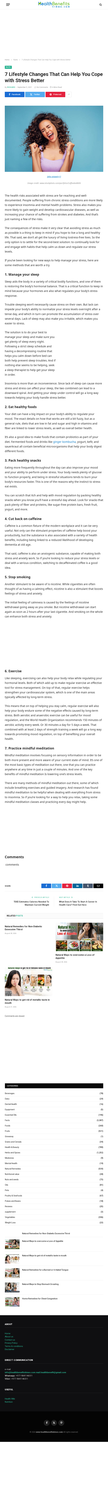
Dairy (7, 1099)
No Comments (42, 87)
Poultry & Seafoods (13, 1196)
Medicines (9, 1158)
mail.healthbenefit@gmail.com (51, 1372)
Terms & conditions (14, 1346)
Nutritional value (12, 1174)
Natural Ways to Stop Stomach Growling (40, 1284)
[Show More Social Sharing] (69, 94)
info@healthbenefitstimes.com (20, 1372)
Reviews (8, 1206)
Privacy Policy (11, 1343)
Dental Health (11, 1104)
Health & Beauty (12, 1147)
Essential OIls (11, 1115)
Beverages (9, 1093)
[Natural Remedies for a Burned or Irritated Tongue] (12, 1273)
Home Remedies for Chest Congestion (40, 1298)
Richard (11, 87)
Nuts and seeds (12, 1179)
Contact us (10, 1340)
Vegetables (10, 1217)
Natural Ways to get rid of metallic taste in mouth (27, 1001)
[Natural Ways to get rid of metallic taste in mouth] (28, 981)
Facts (8, 67)
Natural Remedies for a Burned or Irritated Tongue (45, 1270)
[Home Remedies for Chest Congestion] (12, 1302)
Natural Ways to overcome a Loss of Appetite (75, 956)
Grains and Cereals (13, 1142)
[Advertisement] (54, 34)
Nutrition (9, 1402)
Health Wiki (10, 1399)
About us (9, 1336)
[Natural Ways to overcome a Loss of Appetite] (79, 937)
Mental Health (11, 1163)
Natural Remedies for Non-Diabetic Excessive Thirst (23, 928)
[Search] (100, 4)
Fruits (7, 1131)
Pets (7, 1190)
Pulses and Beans (13, 1201)
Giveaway (9, 1136)
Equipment (10, 1109)
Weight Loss (10, 1222)
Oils (6, 1185)
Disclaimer (9, 1349)
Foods (7, 1126)
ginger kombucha (64, 442)
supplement (10, 1212)
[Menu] (8, 4)
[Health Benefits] (53, 4)
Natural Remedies (13, 1169)
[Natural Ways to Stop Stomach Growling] (12, 1287)
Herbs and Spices (12, 1152)
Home (7, 1333)
